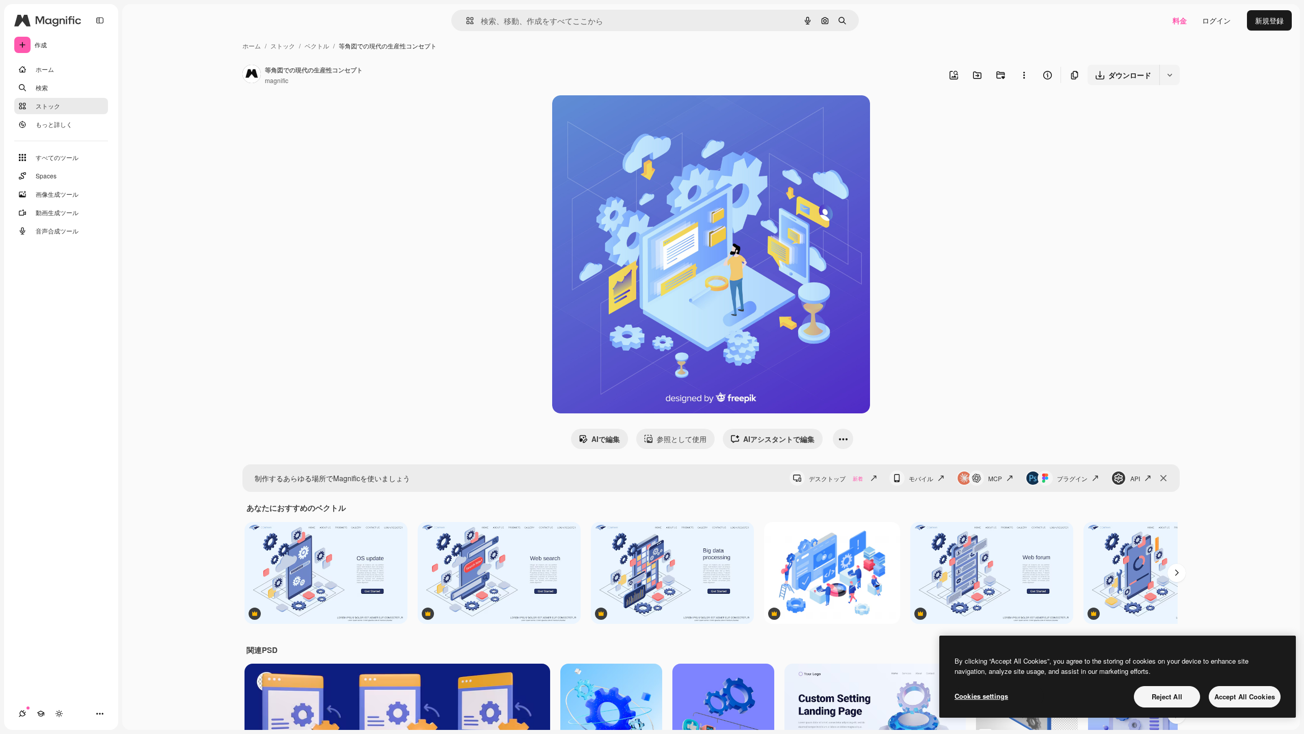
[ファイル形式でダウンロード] (1169, 75)
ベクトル (317, 45)
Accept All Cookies (1244, 696)
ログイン (1216, 20)
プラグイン (1072, 478)
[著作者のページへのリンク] (251, 75)
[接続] (22, 713)
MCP (995, 478)
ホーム (251, 45)
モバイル (921, 478)
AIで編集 (605, 439)
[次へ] (1176, 573)
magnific (276, 80)
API (1135, 478)
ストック (282, 45)
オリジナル (622, 115)
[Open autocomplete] (466, 20)
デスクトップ (836, 478)
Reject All (1167, 696)
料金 (1180, 20)
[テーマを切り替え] (59, 713)
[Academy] (41, 713)
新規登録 (1269, 20)
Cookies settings (981, 696)
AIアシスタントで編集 (778, 439)
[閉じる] (1163, 478)
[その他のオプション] (1024, 75)
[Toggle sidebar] (100, 20)
